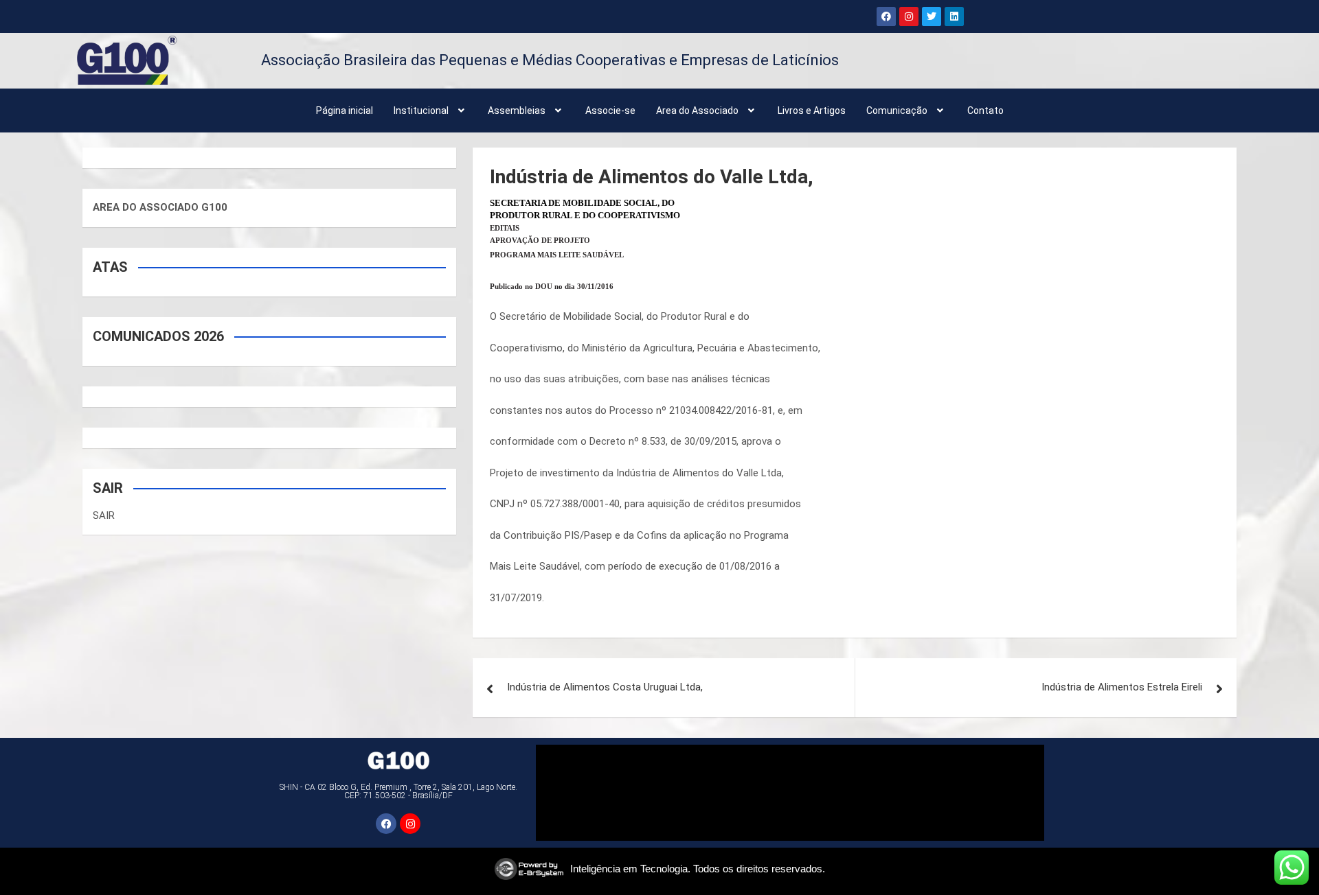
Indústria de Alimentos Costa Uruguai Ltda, (605, 687)
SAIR (104, 515)
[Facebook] (886, 16)
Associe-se (610, 110)
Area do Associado (697, 110)
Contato (985, 110)
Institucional (421, 110)
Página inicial (344, 110)
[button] (430, 110)
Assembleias (516, 110)
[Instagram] (908, 16)
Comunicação (896, 110)
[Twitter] (931, 16)
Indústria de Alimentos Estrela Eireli (1121, 687)
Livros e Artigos (812, 110)
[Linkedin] (954, 16)
